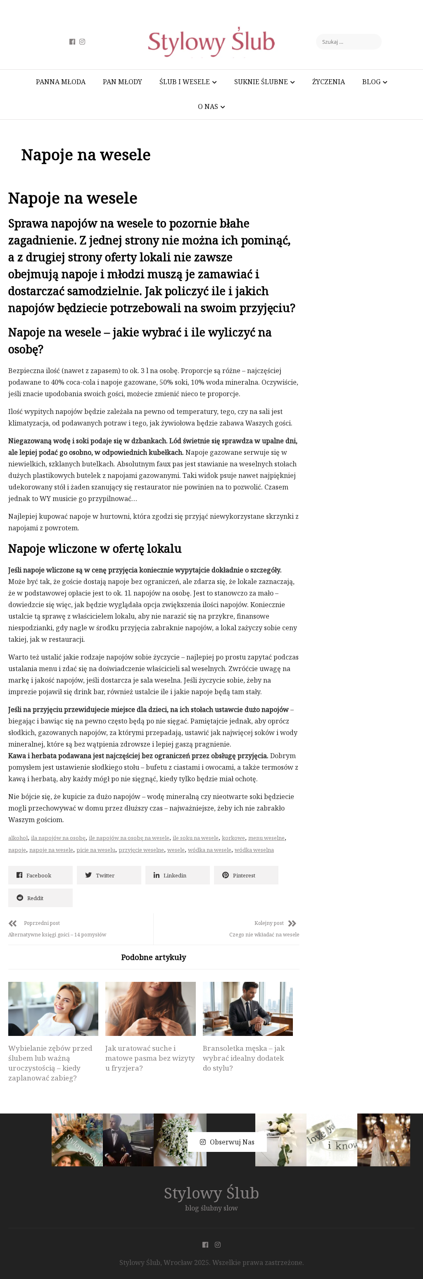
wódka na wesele (209, 849)
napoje (17, 849)
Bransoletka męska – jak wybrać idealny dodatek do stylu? (244, 1058)
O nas (208, 106)
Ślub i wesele (184, 81)
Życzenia (328, 81)
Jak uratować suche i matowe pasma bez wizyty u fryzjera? (150, 1058)
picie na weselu (95, 849)
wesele (176, 849)
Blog (371, 81)
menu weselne (266, 838)
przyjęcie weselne (141, 849)
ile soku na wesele (196, 838)
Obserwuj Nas (232, 1142)
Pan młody (122, 81)
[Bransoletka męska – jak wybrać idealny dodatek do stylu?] (248, 1009)
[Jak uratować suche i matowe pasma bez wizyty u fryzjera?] (150, 1009)
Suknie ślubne (261, 81)
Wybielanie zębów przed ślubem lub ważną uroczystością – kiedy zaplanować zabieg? (50, 1063)
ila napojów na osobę (58, 838)
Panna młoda (61, 81)
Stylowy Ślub (211, 1192)
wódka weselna (254, 849)
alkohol (18, 838)
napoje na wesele (51, 849)
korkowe (233, 838)
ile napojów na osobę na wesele (129, 838)
